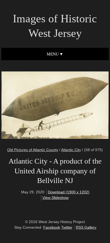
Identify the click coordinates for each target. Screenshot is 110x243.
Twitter (66, 227)
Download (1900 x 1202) (68, 192)
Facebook (51, 227)
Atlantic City (71, 150)
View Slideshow (55, 197)
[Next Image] (79, 105)
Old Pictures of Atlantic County (32, 150)
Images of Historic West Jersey (55, 25)
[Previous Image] (31, 105)
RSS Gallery (86, 227)
